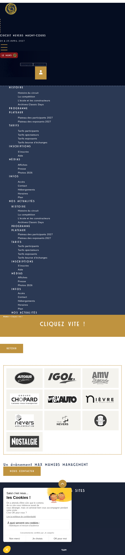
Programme (18, 108)
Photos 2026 (25, 172)
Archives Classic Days (31, 104)
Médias (15, 159)
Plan (20, 197)
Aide (20, 155)
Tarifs (14, 125)
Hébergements (26, 189)
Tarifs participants (28, 131)
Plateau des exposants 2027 (34, 121)
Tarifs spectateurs (28, 250)
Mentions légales (15, 542)
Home (6, 317)
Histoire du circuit (28, 210)
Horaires (23, 305)
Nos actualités (22, 201)
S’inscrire (23, 151)
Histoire (16, 87)
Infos (14, 176)
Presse (22, 168)
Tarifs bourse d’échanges (32, 142)
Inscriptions (20, 146)
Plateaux (16, 112)
